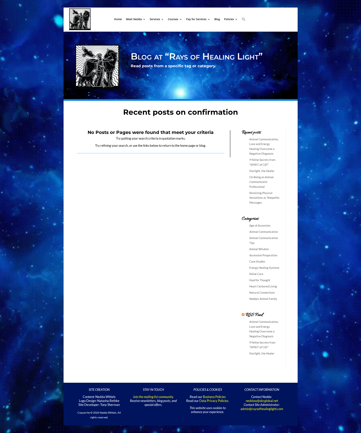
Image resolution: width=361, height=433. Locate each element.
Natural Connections (262, 292)
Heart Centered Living (263, 286)
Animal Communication (263, 231)
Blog (217, 19)
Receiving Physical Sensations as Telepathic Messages (264, 197)
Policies (229, 19)
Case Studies (257, 261)
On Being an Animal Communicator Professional (261, 181)
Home (118, 19)
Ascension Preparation (263, 255)
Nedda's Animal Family (263, 298)
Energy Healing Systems (264, 267)
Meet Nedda (134, 19)
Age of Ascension (259, 225)
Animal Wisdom (259, 249)
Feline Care (256, 274)
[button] (244, 19)
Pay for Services (196, 19)
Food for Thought (259, 280)
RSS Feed (254, 315)
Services (155, 19)
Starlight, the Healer (262, 171)
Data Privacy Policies (213, 401)
